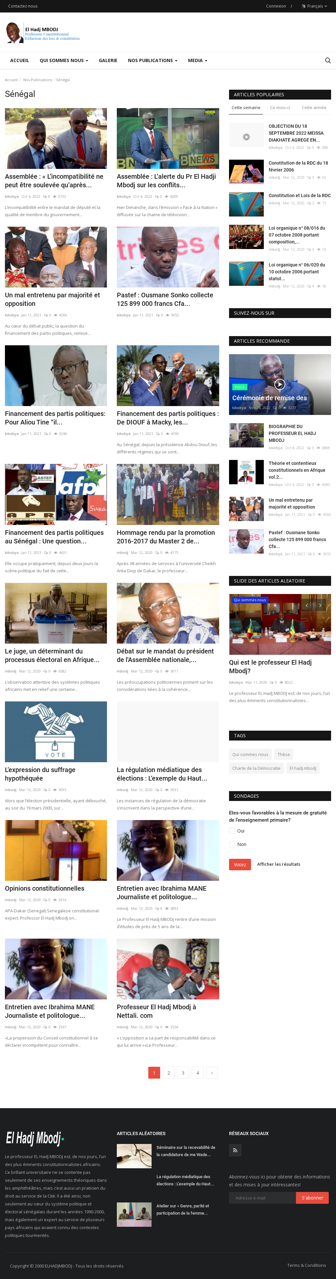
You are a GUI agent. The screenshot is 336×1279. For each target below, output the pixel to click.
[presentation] (307, 605)
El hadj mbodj (303, 768)
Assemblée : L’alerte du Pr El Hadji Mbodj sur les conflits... (166, 180)
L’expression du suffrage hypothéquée (40, 774)
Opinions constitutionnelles (44, 888)
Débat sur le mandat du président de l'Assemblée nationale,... (165, 655)
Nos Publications (37, 79)
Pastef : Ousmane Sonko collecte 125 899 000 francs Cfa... (165, 299)
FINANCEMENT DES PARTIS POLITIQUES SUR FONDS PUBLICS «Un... (279, 670)
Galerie (108, 60)
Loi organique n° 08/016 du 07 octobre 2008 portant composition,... (297, 234)
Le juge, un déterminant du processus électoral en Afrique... (52, 655)
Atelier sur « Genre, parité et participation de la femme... (183, 1209)
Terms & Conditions (306, 1265)
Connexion (276, 6)
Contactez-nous (22, 6)
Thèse (284, 754)
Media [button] (196, 60)
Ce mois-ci (280, 107)
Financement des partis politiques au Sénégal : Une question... (54, 537)
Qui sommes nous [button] (62, 60)
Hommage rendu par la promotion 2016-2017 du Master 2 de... (166, 537)
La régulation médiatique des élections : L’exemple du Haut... (162, 774)
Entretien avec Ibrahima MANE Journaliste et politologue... (161, 892)
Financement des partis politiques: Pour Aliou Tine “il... (55, 418)
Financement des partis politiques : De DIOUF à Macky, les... (168, 418)
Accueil (19, 60)
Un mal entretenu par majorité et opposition (52, 299)
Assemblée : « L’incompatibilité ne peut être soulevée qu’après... (54, 180)
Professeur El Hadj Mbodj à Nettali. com (156, 1011)
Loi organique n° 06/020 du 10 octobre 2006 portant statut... (297, 271)
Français (314, 6)
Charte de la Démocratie (256, 768)
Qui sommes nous (250, 754)
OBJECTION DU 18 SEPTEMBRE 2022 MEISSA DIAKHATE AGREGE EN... (296, 133)
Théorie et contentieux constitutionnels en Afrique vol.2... (297, 470)
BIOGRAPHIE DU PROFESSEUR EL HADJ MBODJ (292, 433)
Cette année (314, 107)
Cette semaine (246, 107)
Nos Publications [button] (151, 60)
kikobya (12, 196)
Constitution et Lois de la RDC (300, 195)
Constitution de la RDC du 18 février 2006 (298, 166)
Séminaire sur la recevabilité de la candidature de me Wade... (186, 1151)
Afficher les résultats (278, 864)
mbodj (122, 552)
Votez (240, 864)
